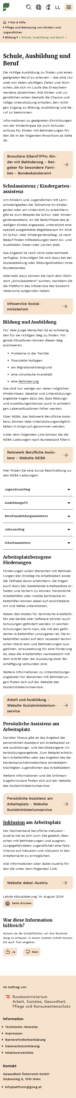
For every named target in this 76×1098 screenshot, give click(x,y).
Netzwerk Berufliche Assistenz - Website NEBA (31, 455)
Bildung (10, 37)
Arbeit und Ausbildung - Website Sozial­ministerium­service (32, 705)
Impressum (13, 1033)
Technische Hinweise (21, 1027)
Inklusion (14, 822)
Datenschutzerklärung (22, 1046)
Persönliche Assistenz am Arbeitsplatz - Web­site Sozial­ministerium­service (30, 804)
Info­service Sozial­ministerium (24, 306)
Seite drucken (22, 903)
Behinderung (29, 381)
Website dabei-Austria (27, 883)
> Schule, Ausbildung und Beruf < (42, 37)
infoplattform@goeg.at (23, 1087)
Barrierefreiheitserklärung (25, 1040)
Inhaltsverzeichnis (19, 1053)
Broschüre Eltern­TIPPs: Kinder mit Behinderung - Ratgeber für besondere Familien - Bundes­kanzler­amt (32, 164)
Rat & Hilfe (18, 22)
